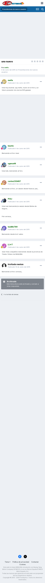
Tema (7, 562)
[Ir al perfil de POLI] (4, 200)
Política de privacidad (21, 562)
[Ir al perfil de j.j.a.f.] (4, 246)
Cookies (22, 564)
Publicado (19, 83)
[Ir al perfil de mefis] (4, 81)
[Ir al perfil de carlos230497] (4, 182)
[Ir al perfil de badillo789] (4, 228)
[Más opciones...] (41, 81)
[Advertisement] (22, 35)
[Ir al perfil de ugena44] (4, 165)
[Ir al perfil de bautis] (4, 147)
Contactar (35, 562)
